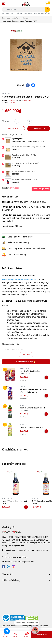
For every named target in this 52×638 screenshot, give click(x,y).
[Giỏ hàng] (46, 3)
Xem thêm (26, 354)
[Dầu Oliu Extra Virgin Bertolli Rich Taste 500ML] (10, 411)
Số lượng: (6, 121)
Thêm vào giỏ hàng (41, 189)
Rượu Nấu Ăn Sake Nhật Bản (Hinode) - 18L (27, 163)
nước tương (28, 13)
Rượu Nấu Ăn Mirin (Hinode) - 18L (24, 155)
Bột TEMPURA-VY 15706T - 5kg (23, 171)
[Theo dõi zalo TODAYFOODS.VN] (8, 566)
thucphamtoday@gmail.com (22, 561)
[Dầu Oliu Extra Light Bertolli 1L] (10, 429)
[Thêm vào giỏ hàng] (46, 377)
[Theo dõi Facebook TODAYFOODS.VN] (3, 566)
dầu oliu (20, 13)
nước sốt (37, 13)
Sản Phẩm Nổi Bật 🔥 (26, 362)
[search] (47, 9)
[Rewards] (7, 631)
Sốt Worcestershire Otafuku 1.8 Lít (24, 180)
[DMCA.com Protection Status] (31, 618)
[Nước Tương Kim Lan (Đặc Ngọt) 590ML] (15, 483)
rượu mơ (13, 13)
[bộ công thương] (13, 618)
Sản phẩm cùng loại (14, 463)
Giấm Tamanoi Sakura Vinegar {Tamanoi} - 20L (28, 147)
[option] (26, 51)
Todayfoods (43, 626)
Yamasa (6, 93)
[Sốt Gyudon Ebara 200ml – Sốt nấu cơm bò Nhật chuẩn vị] (10, 393)
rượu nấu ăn (45, 13)
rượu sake (5, 13)
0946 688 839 (22, 557)
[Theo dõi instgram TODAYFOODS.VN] (13, 566)
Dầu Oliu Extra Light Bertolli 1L (31, 427)
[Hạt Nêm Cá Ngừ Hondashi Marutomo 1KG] (10, 374)
